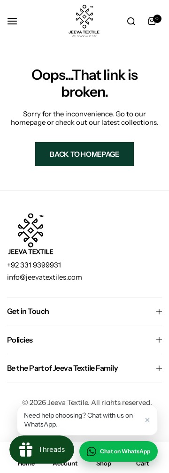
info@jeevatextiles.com (44, 277)
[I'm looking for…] (131, 21)
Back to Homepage (84, 154)
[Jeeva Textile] (84, 21)
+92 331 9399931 (34, 264)
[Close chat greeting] (147, 420)
